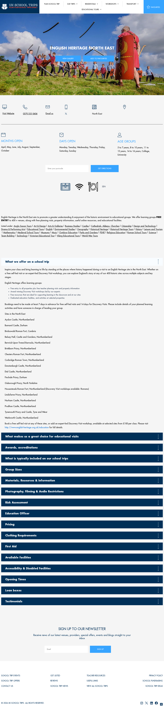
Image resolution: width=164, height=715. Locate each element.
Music (54, 232)
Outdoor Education (68, 232)
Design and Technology (145, 226)
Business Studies (72, 226)
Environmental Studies (65, 229)
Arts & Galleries (55, 226)
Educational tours (90, 9)
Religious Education (116, 232)
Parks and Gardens (89, 232)
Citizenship (126, 226)
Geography (82, 229)
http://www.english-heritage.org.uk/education (27, 427)
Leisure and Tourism (153, 229)
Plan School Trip (52, 4)
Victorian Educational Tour (42, 235)
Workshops (111, 4)
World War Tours (90, 235)
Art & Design (40, 226)
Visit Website (8, 113)
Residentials (90, 4)
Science (152, 232)
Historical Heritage (99, 229)
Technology (22, 235)
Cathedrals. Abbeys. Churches (105, 226)
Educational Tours (35, 229)
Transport (131, 4)
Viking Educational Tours (68, 235)
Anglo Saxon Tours (23, 226)
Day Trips (71, 4)
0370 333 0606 (30, 113)
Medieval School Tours (28, 232)
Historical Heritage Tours (121, 229)
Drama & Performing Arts (13, 229)
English (49, 229)
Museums (45, 232)
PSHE (102, 232)
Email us (49, 113)
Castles (85, 226)
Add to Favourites (98, 58)
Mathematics (9, 232)
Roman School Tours (137, 232)
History (139, 229)
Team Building (7, 235)
